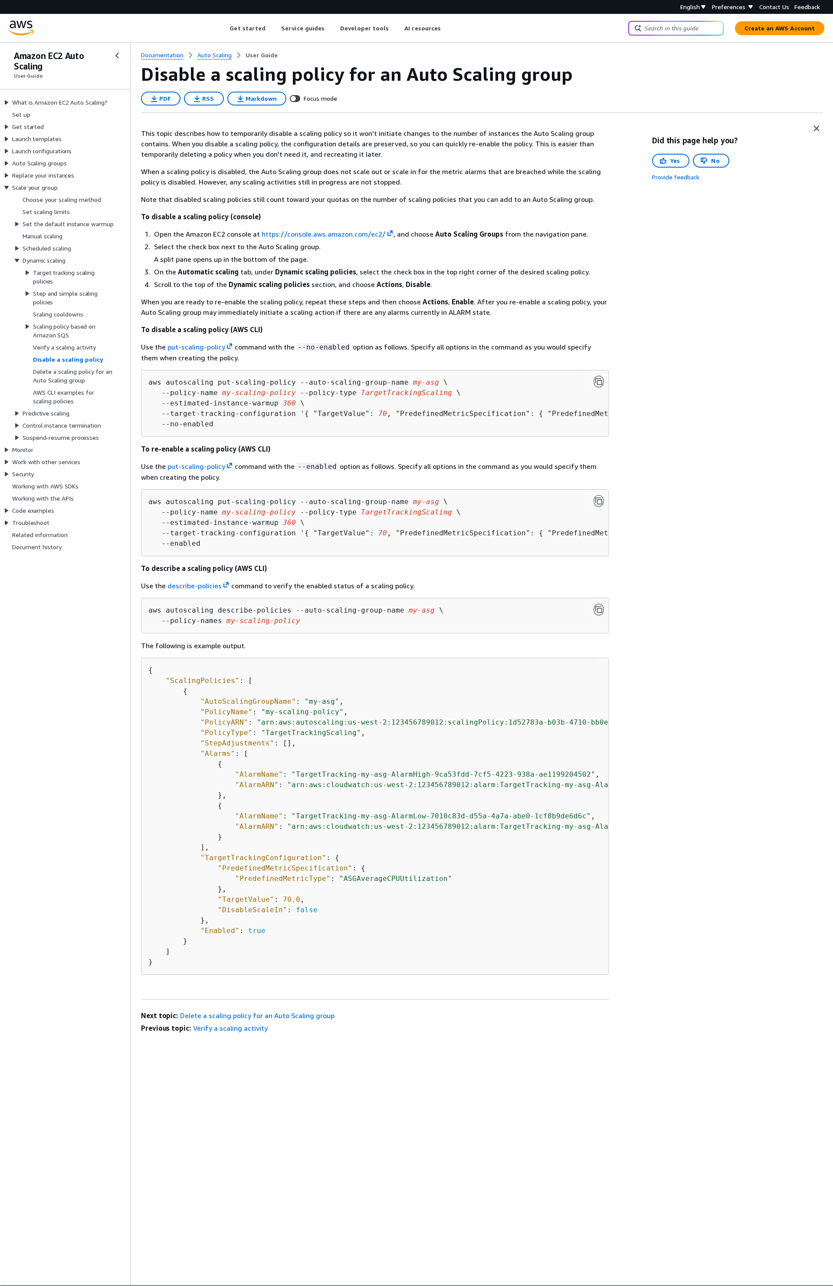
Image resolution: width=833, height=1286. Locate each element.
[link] (262, 55)
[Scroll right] (447, 28)
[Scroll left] (223, 28)
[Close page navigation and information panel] (816, 128)
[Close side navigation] (117, 56)
